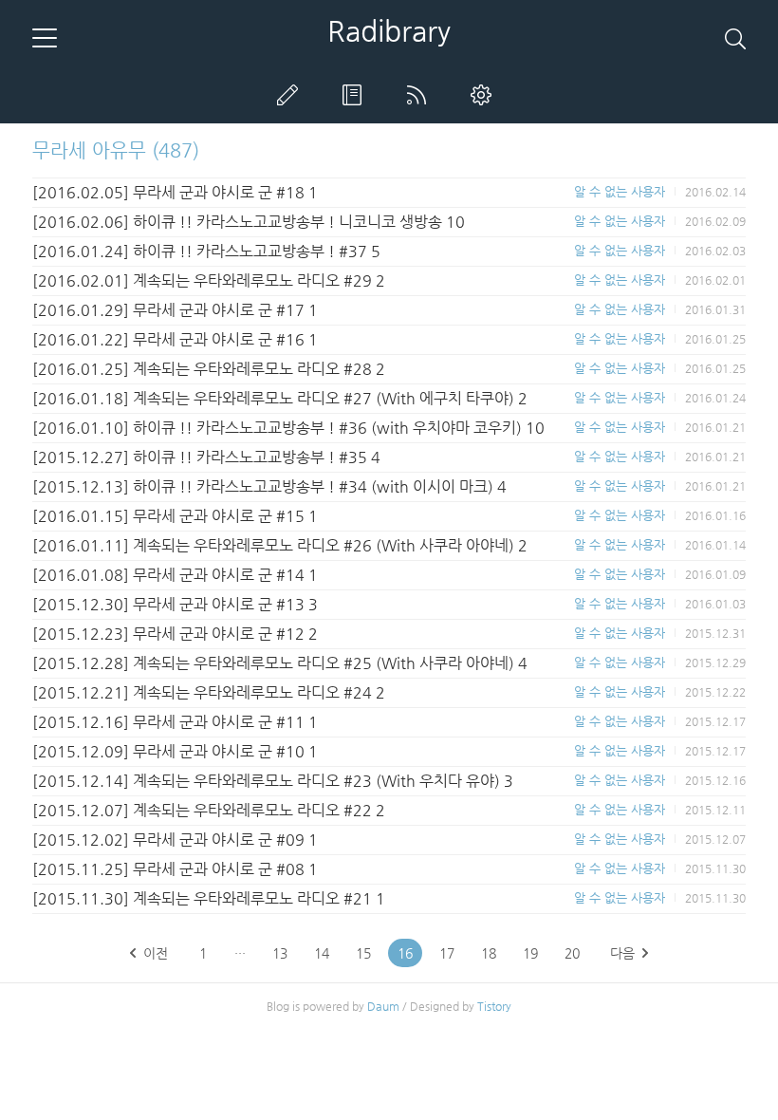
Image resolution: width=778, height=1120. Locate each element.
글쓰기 (291, 95)
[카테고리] (44, 38)
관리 (485, 95)
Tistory (494, 1006)
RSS (420, 95)
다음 (622, 953)
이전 (155, 953)
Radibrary (389, 31)
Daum (383, 1006)
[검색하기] (735, 38)
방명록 (356, 95)
